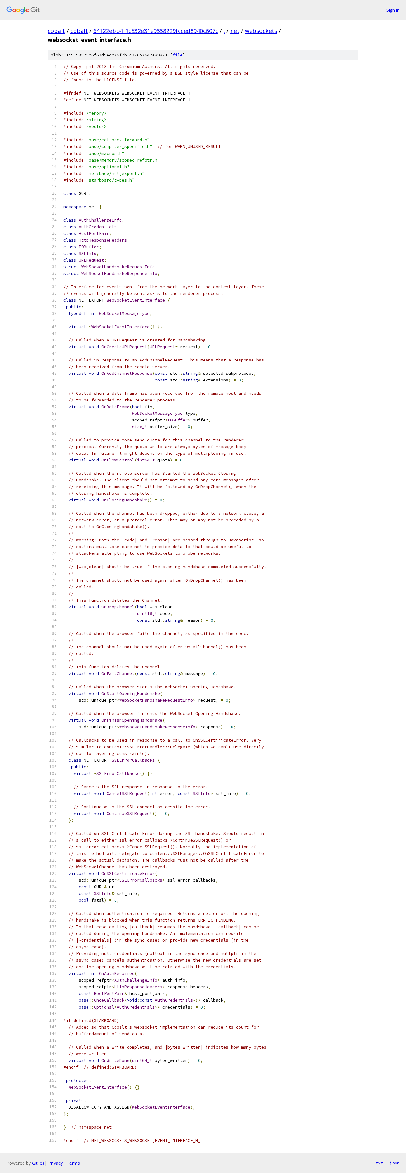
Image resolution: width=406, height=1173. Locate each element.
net (234, 31)
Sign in (393, 10)
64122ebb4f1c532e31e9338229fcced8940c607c (155, 31)
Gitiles (38, 1163)
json (395, 1163)
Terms (73, 1163)
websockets (261, 31)
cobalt (56, 31)
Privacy (55, 1163)
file (178, 55)
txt (379, 1163)
